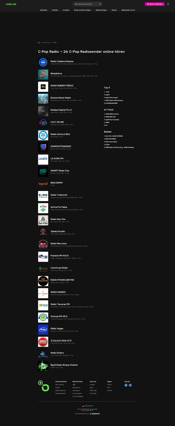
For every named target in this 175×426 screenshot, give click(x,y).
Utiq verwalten (77, 393)
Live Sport (66, 10)
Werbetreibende (60, 390)
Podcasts (55, 10)
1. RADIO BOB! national (111, 114)
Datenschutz (76, 387)
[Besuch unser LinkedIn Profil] (126, 385)
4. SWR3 (106, 122)
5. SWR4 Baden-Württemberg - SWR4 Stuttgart (119, 147)
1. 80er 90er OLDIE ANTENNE (113, 136)
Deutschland (89, 406)
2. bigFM (106, 95)
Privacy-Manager (78, 396)
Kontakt (92, 384)
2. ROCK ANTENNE (110, 139)
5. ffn (105, 125)
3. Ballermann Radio (110, 142)
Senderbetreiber (60, 393)
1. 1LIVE (106, 92)
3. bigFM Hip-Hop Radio (111, 119)
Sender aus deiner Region (82, 10)
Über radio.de (59, 384)
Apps (91, 387)
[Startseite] (39, 42)
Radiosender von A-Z (128, 10)
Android (109, 390)
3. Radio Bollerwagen (111, 97)
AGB (74, 384)
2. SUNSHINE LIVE (109, 117)
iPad (108, 387)
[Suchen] (100, 4)
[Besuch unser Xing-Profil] (130, 385)
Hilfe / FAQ (93, 390)
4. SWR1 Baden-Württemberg (113, 100)
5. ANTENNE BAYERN (110, 103)
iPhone (109, 384)
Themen (114, 10)
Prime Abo (93, 393)
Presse (57, 387)
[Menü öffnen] (168, 4)
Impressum (76, 390)
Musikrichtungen (101, 10)
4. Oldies (107, 144)
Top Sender (43, 10)
